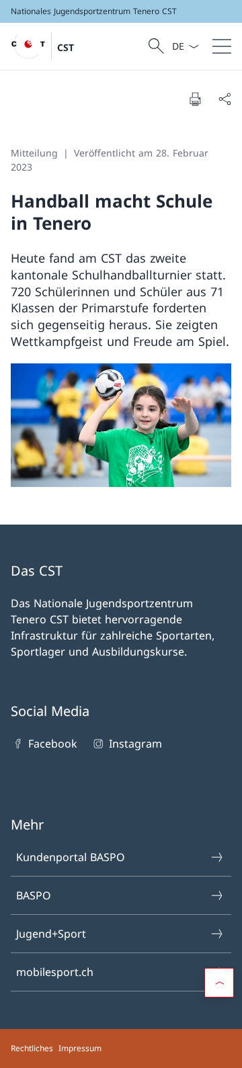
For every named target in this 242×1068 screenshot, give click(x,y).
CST (65, 47)
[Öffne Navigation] (222, 46)
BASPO (33, 895)
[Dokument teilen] (224, 99)
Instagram (135, 743)
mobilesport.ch (54, 972)
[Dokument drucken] (195, 99)
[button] (219, 982)
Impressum (80, 1048)
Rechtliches (32, 1048)
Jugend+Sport (51, 933)
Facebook (52, 743)
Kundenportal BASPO (70, 857)
